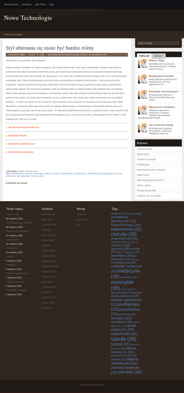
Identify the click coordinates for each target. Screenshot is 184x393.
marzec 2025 (48, 302)
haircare (29, 173)
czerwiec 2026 (49, 225)
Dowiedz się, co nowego (149, 196)
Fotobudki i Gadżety (16, 290)
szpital (120, 344)
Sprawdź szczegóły (146, 159)
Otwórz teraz (143, 175)
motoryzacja (127, 289)
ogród (137, 292)
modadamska (66, 173)
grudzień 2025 (49, 256)
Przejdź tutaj (143, 164)
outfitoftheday (93, 173)
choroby (124, 234)
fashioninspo (17, 173)
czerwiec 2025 (49, 287)
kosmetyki (38, 173)
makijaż (48, 173)
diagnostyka (121, 238)
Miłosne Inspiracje (15, 282)
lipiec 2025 (47, 282)
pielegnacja (107, 173)
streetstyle (11, 176)
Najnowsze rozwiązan (162, 107)
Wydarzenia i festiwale (18, 231)
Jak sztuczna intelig (161, 124)
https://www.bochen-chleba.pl (151, 170)
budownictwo (126, 229)
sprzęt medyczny (123, 327)
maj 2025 (46, 292)
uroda (41, 176)
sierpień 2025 (48, 276)
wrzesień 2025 (49, 271)
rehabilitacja (121, 321)
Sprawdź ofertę (144, 149)
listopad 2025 (48, 261)
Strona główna (11, 4)
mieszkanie (128, 277)
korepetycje (125, 262)
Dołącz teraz (143, 154)
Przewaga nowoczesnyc (163, 91)
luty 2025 (46, 308)
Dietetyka (11, 265)
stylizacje (25, 176)
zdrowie (130, 372)
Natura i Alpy (156, 60)
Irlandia (10, 256)
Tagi (51, 4)
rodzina (120, 326)
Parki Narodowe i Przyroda (20, 223)
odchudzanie (121, 292)
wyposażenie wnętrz (124, 355)
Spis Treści (40, 4)
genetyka (121, 255)
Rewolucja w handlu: (161, 76)
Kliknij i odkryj (143, 185)
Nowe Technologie (28, 17)
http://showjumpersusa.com (150, 180)
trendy (34, 176)
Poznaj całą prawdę (146, 190)
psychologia (126, 314)
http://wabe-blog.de (17, 135)
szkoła (124, 339)
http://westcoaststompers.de (21, 144)
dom (120, 242)
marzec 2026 (48, 240)
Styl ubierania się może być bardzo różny (50, 47)
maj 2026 (46, 230)
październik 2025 (50, 266)
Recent (158, 56)
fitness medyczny (127, 252)
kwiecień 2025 (49, 297)
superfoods (124, 334)
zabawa (118, 359)
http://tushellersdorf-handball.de (23, 127)
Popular (144, 56)
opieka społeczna (125, 296)
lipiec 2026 (47, 219)
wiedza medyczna (123, 350)
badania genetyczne (123, 219)
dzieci (130, 242)
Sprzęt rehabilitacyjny (17, 273)
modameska (80, 173)
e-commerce (124, 243)
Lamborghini (13, 239)
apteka (117, 213)
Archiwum (26, 4)
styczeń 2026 (48, 251)
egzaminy (120, 248)
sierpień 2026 (48, 214)
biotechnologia (126, 225)
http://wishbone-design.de (20, 152)
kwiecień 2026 (49, 235)
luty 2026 (46, 245)
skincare (118, 173)
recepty (121, 318)
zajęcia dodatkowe (124, 361)
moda (56, 173)
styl (18, 176)
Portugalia (12, 248)
